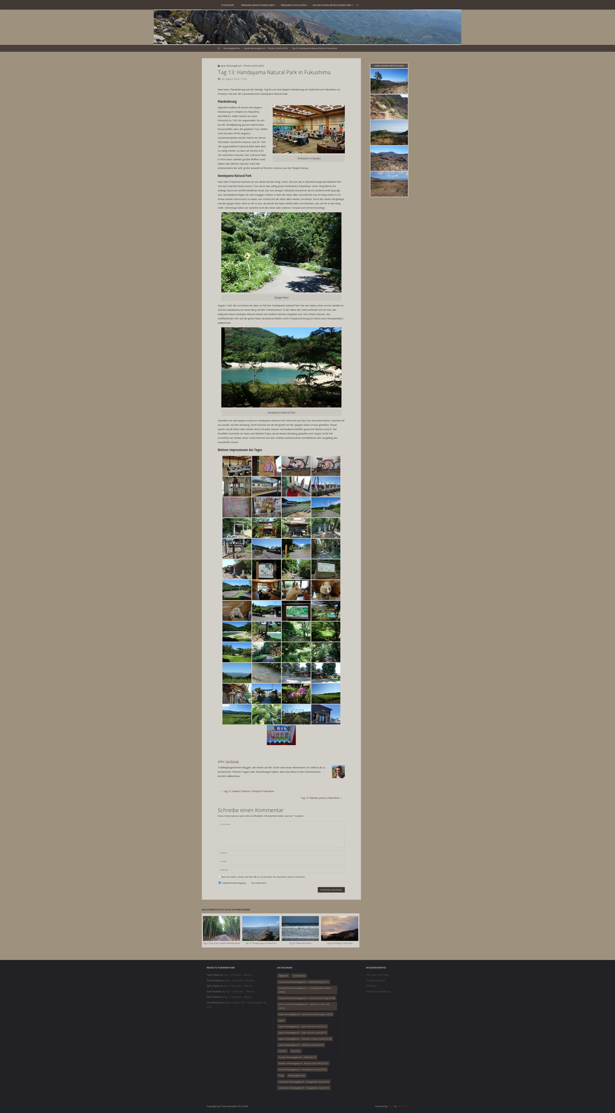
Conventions (299, 975)
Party (281, 1075)
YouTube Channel (375, 980)
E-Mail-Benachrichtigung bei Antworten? (243, 882)
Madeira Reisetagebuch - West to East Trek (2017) (303, 1063)
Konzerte (295, 1051)
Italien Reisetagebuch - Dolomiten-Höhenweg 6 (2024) (305, 1014)
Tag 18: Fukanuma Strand (300, 943)
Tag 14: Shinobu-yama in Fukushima (260, 943)
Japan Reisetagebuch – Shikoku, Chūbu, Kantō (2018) (305, 1038)
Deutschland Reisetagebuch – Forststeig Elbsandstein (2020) (305, 990)
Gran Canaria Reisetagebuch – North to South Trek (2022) (304, 1006)
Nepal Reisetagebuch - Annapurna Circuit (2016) (302, 1069)
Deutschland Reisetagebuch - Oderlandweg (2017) (303, 981)
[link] (358, 5)
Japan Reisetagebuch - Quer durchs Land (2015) (302, 1032)
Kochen (282, 1051)
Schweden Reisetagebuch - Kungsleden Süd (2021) (304, 1087)
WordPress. (402, 1106)
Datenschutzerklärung (378, 991)
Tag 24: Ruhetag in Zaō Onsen (340, 943)
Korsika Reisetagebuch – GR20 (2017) (297, 1057)
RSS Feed (371, 985)
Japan (281, 1020)
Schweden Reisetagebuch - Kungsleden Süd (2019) (304, 1081)
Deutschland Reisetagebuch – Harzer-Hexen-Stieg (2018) (307, 998)
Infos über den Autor (377, 974)
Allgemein (283, 975)
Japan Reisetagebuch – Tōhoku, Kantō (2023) (266, 48)
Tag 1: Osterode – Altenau (238, 974)
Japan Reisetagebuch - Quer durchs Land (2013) (302, 1026)
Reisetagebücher (232, 48)
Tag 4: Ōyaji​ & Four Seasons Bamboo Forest (221, 943)
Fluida (390, 1106)
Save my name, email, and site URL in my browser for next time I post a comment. (263, 876)
